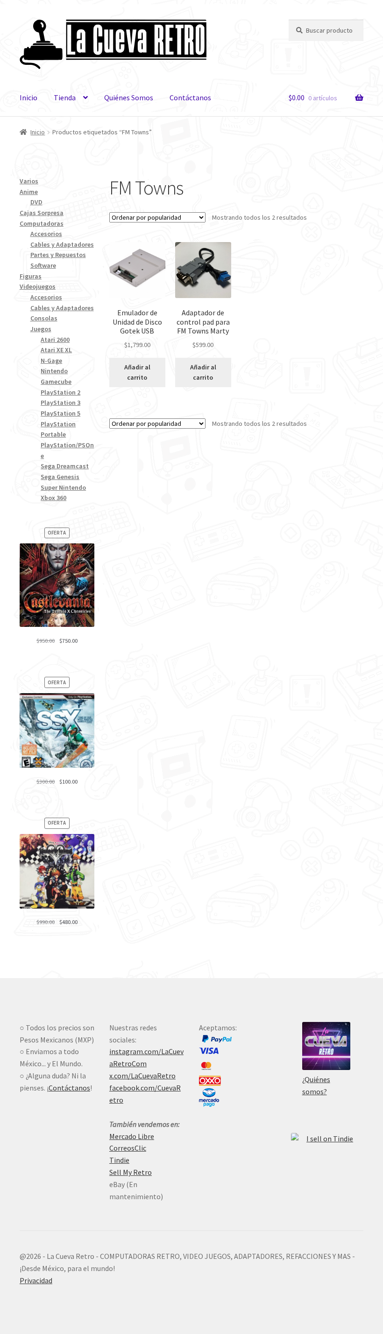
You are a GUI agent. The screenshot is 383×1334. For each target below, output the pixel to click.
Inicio (28, 97)
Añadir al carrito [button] (137, 372)
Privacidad (36, 1280)
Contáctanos (190, 97)
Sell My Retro (130, 1172)
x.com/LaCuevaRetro (142, 1075)
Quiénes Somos (128, 97)
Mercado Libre (131, 1136)
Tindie (119, 1160)
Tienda (65, 97)
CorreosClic (127, 1148)
